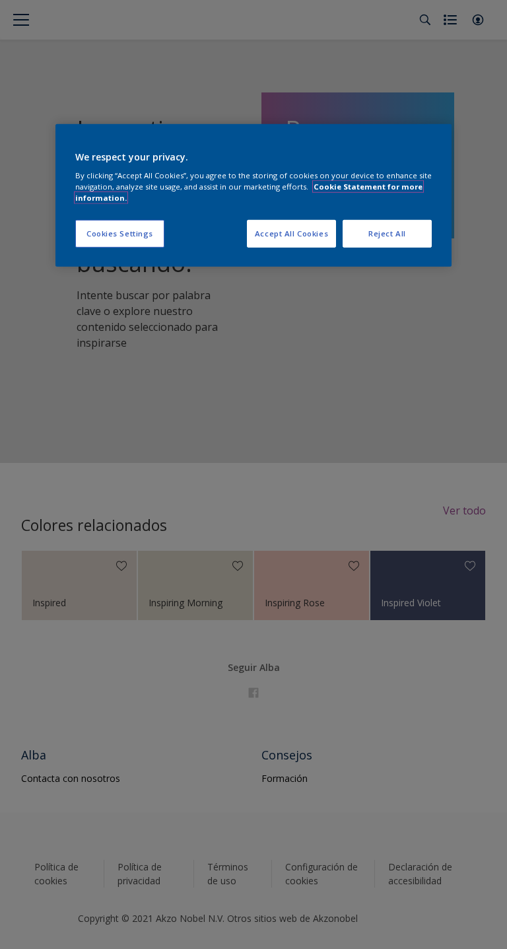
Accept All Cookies (291, 233)
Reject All (387, 233)
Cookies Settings (119, 233)
